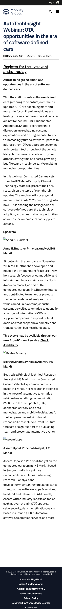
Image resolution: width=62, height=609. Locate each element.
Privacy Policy (31, 598)
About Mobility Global (31, 579)
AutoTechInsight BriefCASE (31, 588)
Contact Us (31, 607)
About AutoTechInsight (31, 584)
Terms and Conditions (31, 593)
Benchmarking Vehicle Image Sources (31, 602)
